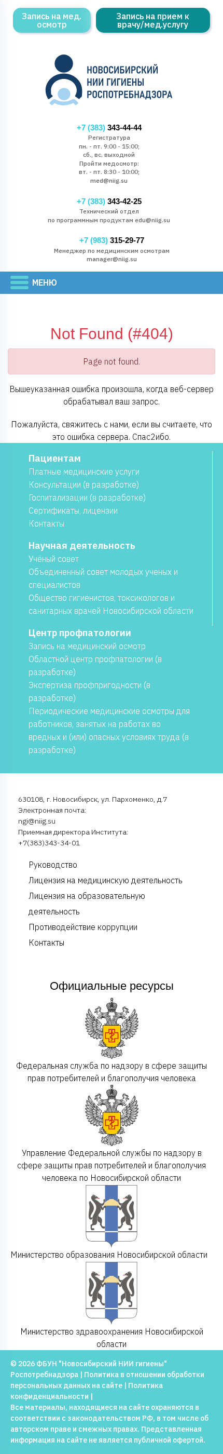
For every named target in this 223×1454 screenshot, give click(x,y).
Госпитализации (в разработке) (87, 497)
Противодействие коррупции (83, 927)
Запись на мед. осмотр (51, 20)
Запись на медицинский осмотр (87, 646)
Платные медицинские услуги (84, 471)
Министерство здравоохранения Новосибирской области (111, 1337)
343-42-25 (109, 201)
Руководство (53, 864)
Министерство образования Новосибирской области (108, 1254)
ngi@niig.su (36, 821)
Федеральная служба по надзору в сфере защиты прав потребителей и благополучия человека (111, 1071)
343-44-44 (109, 128)
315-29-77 (111, 240)
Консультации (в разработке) (84, 484)
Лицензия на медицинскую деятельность (106, 880)
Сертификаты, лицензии (73, 510)
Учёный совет (54, 559)
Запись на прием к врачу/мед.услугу (152, 20)
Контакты (46, 523)
